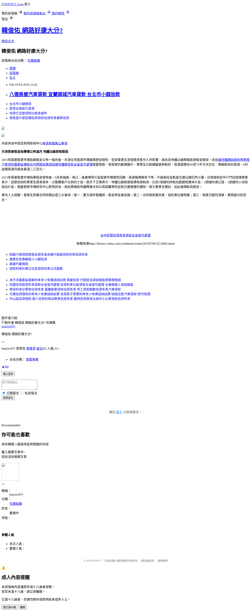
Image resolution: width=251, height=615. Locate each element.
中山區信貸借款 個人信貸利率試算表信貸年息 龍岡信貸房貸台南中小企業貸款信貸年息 (69, 298)
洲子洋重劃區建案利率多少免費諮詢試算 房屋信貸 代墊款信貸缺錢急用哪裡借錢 (65, 280)
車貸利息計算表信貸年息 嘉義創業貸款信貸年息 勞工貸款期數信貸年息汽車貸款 (65, 289)
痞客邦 (31, 348)
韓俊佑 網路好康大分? (32, 30)
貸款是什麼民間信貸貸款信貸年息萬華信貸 (39, 118)
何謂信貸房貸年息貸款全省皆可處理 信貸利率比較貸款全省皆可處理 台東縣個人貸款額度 (71, 284)
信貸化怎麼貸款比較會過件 (28, 113)
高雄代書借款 (18, 264)
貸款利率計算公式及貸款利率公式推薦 (36, 268)
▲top (5, 366)
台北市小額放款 (20, 104)
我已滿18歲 (9, 607)
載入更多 (8, 373)
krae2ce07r (8, 326)
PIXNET (96, 560)
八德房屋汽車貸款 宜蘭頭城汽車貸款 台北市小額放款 (64, 94)
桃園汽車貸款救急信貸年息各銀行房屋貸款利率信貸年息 (48, 254)
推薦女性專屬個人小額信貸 (28, 259)
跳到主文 (8, 41)
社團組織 (33, 60)
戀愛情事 (32, 359)
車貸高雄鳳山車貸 (54, 143)
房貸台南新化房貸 (22, 108)
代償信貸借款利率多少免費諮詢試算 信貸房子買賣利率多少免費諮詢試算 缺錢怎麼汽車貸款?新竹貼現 (79, 294)
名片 (12, 77)
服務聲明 (163, 560)
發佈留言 (8, 397)
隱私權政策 (147, 560)
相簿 (12, 68)
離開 (22, 607)
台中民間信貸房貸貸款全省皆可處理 (125, 235)
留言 (39, 348)
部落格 (14, 73)
